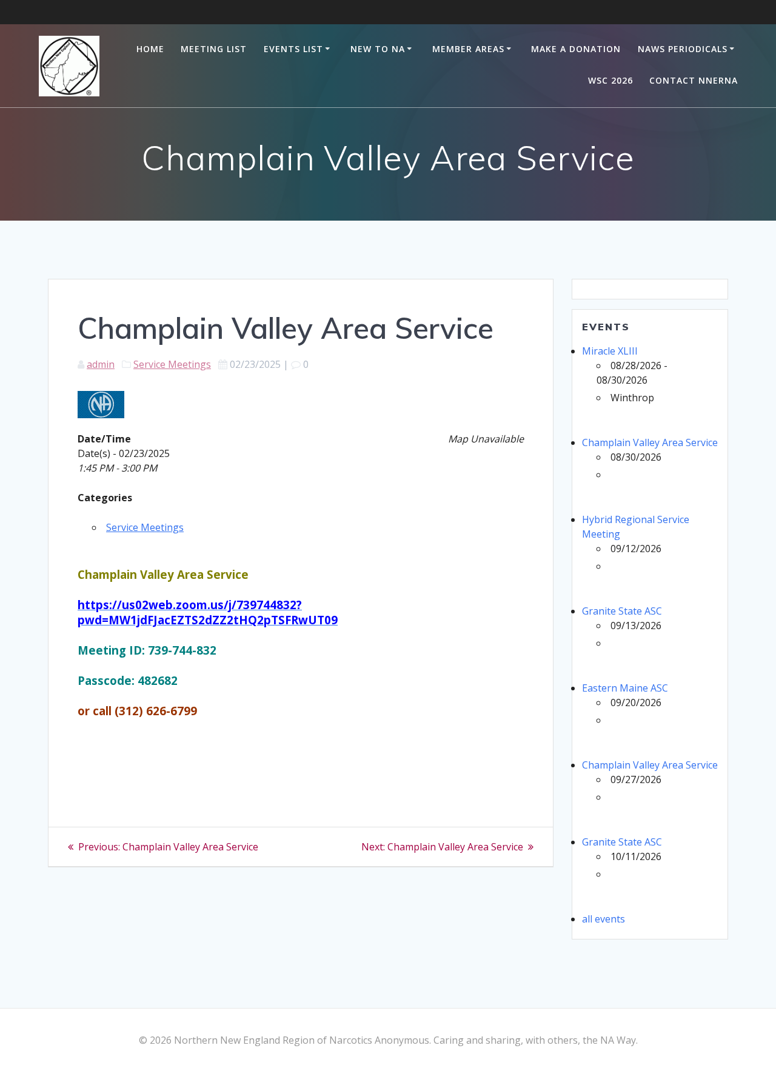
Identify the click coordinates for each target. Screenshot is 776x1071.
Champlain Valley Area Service (650, 442)
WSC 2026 (610, 80)
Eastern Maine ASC (625, 688)
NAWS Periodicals (683, 49)
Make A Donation (576, 49)
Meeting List (214, 49)
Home (150, 49)
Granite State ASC (622, 611)
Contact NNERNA (693, 80)
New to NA (377, 49)
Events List (293, 49)
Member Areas (468, 49)
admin (101, 364)
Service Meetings (172, 364)
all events (603, 919)
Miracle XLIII (610, 351)
